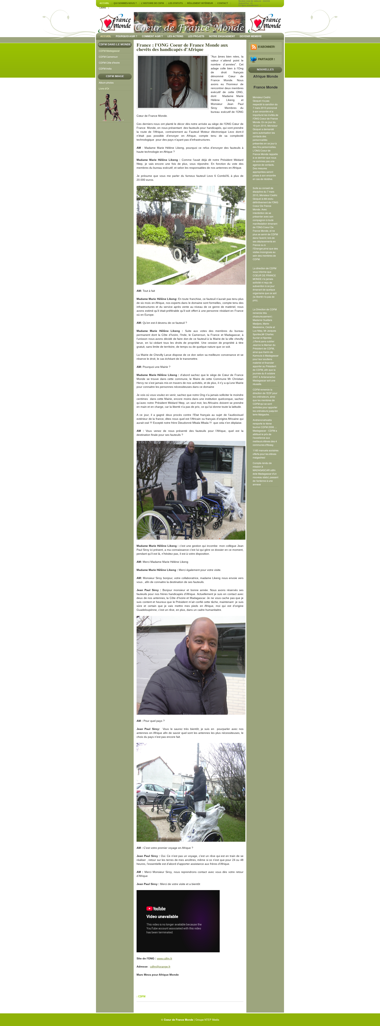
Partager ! (266, 59)
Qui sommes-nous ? (125, 3)
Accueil (104, 3)
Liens (103, 8)
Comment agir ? (152, 36)
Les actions (175, 36)
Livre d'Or (104, 88)
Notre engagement (222, 36)
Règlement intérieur (200, 3)
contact (222, 3)
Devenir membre (251, 36)
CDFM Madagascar (109, 50)
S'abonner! (266, 47)
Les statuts (175, 3)
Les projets (196, 36)
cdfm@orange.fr (160, 966)
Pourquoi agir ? (126, 36)
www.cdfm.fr (164, 958)
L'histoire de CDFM (152, 3)
